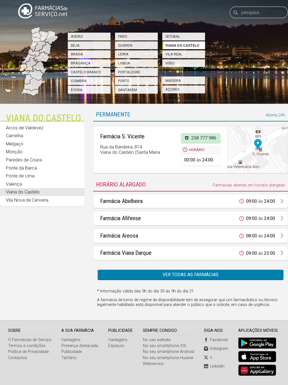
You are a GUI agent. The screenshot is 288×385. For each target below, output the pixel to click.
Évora (76, 90)
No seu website (156, 339)
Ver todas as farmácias (191, 274)
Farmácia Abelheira (121, 201)
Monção (14, 151)
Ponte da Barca (21, 168)
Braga (77, 54)
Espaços (116, 345)
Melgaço (14, 144)
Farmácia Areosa (119, 235)
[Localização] (258, 149)
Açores (172, 89)
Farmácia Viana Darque (126, 252)
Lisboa (124, 63)
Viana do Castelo (182, 45)
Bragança (81, 63)
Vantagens (70, 339)
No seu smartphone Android (168, 351)
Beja (75, 45)
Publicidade (71, 351)
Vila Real (174, 54)
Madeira (173, 80)
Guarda (125, 45)
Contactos (17, 357)
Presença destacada (79, 345)
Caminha (14, 135)
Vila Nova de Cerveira (27, 200)
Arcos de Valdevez (24, 127)
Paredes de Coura (24, 160)
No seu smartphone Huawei (168, 357)
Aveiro (77, 36)
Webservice (153, 363)
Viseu (170, 63)
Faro (122, 36)
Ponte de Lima (20, 176)
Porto (123, 81)
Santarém (127, 90)
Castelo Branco (86, 72)
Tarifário (68, 357)
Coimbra (79, 81)
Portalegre (129, 72)
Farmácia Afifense (120, 218)
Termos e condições (27, 345)
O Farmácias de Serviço (29, 339)
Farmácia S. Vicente (122, 136)
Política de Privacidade (28, 351)
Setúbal (172, 36)
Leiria (123, 54)
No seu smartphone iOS (164, 345)
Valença (14, 184)
